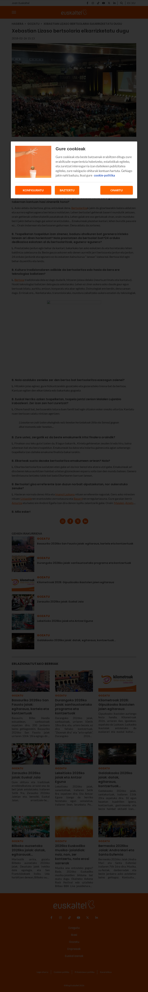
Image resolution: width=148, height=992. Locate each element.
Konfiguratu (33, 190)
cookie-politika (104, 175)
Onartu (116, 190)
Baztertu (67, 190)
